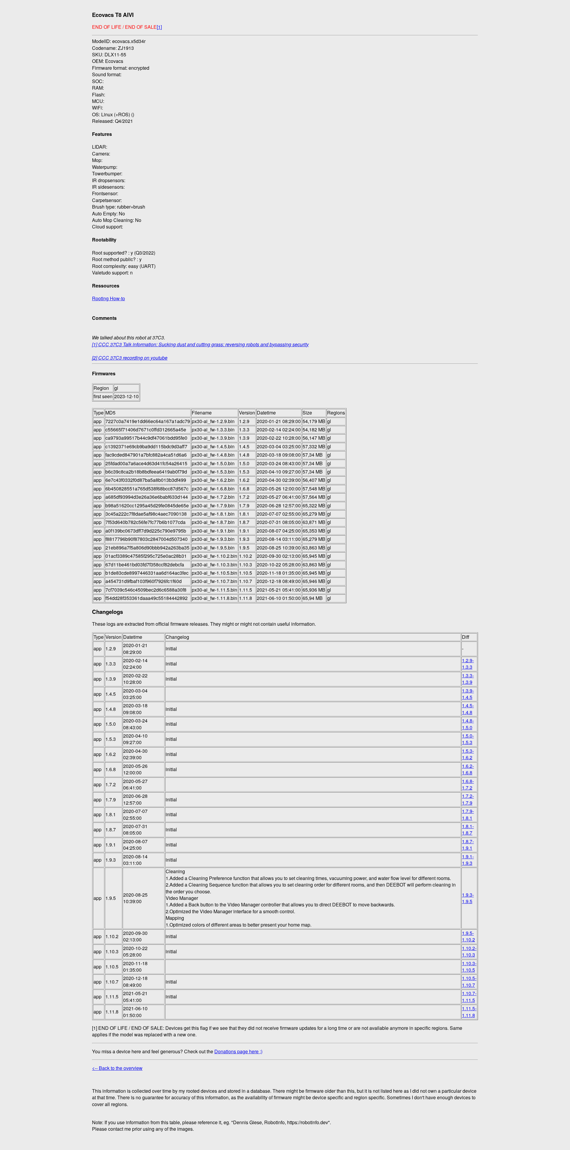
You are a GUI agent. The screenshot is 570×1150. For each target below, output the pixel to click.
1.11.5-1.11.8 (469, 1011)
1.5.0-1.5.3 (468, 739)
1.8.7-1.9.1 (468, 844)
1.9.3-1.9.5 (468, 898)
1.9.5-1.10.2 (468, 936)
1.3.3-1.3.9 (468, 678)
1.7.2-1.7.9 (468, 799)
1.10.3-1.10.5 (469, 966)
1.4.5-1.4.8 (468, 708)
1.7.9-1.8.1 (468, 814)
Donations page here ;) (238, 1051)
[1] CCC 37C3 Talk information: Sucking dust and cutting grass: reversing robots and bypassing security (200, 344)
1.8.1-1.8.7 (468, 829)
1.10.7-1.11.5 (469, 996)
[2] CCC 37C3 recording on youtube (129, 357)
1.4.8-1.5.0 (468, 723)
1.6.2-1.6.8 (468, 769)
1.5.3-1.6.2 (468, 754)
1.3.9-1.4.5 (468, 694)
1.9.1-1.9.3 (468, 859)
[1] (159, 26)
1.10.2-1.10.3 (469, 951)
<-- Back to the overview (117, 1068)
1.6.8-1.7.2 (468, 784)
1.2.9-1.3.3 (468, 663)
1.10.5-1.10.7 (469, 981)
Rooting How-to (108, 298)
